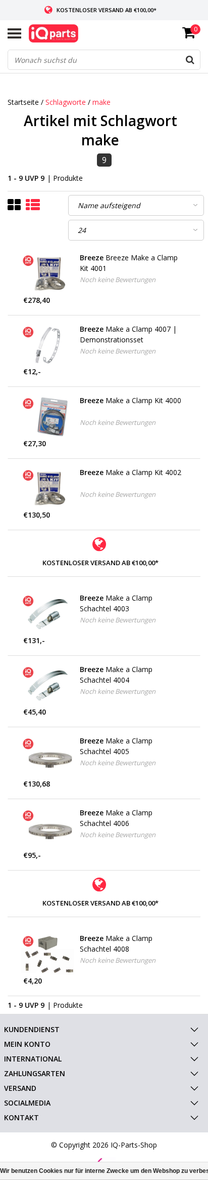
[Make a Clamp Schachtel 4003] (48, 614)
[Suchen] (190, 60)
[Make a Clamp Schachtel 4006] (48, 829)
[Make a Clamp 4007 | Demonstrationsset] (48, 345)
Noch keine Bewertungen (117, 279)
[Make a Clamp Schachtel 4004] (48, 685)
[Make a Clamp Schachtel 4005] (48, 757)
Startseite (23, 102)
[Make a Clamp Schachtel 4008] (48, 954)
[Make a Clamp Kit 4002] (48, 488)
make (101, 102)
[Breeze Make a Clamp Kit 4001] (48, 274)
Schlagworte (65, 102)
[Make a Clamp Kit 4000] (48, 417)
